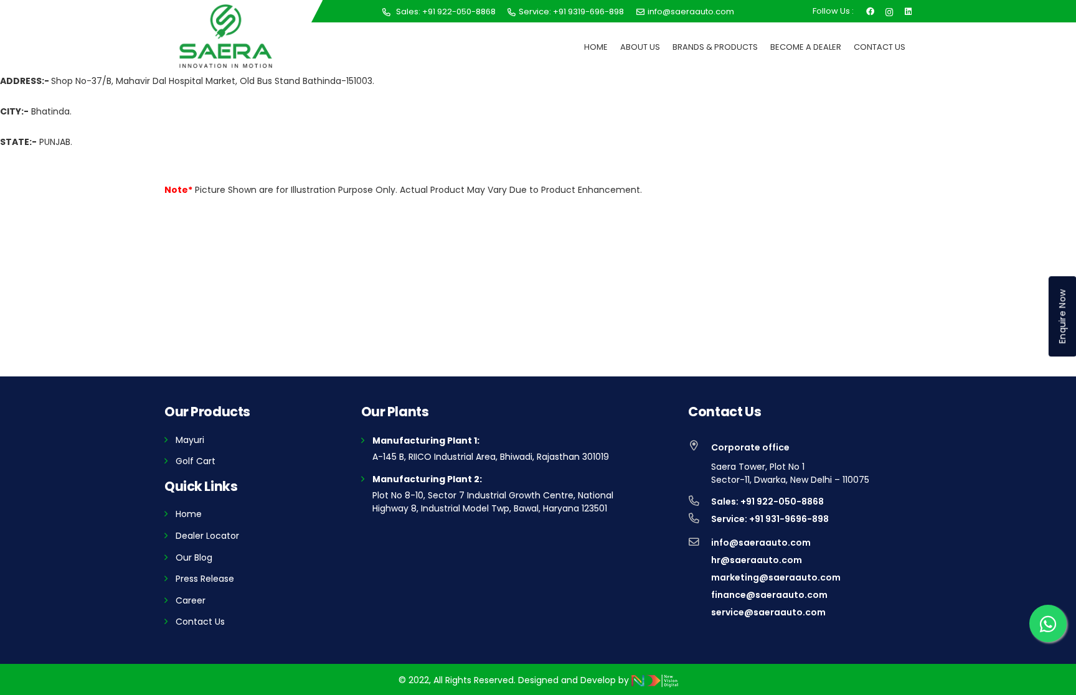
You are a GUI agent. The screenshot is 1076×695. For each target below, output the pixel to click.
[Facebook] (870, 10)
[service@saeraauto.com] (699, 612)
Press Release (205, 578)
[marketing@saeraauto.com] (699, 577)
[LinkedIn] (908, 10)
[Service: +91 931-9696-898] (699, 519)
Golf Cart (195, 461)
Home (189, 514)
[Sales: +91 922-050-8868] (699, 501)
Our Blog (194, 557)
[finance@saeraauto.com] (699, 595)
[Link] (225, 36)
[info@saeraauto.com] (699, 542)
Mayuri (190, 440)
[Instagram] (889, 10)
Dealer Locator (207, 535)
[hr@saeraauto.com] (699, 560)
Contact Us (200, 621)
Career (190, 600)
